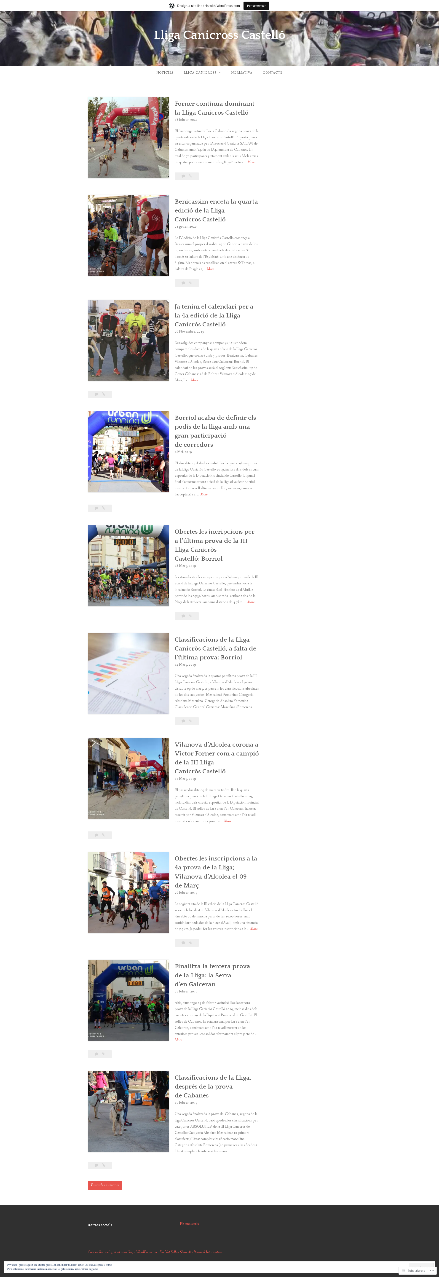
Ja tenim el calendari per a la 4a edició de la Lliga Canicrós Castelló (214, 315)
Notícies (165, 73)
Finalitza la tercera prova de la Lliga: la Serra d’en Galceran (212, 975)
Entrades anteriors (105, 1185)
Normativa (241, 73)
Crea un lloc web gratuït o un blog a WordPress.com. (123, 1252)
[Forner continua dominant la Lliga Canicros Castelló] (190, 176)
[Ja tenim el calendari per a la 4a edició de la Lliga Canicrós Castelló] (103, 394)
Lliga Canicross (200, 73)
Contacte (273, 73)
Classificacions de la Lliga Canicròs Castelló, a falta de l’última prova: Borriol (215, 648)
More (251, 162)
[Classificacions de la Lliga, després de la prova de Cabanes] (103, 1165)
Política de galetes (89, 1269)
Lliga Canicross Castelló (219, 35)
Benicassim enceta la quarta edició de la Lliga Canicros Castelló (216, 210)
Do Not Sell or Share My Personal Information (191, 1252)
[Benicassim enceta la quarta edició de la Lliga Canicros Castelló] (190, 283)
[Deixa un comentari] (183, 176)
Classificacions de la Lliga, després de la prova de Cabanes (213, 1086)
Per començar (256, 5)
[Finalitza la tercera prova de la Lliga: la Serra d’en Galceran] (103, 1054)
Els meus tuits (189, 1223)
